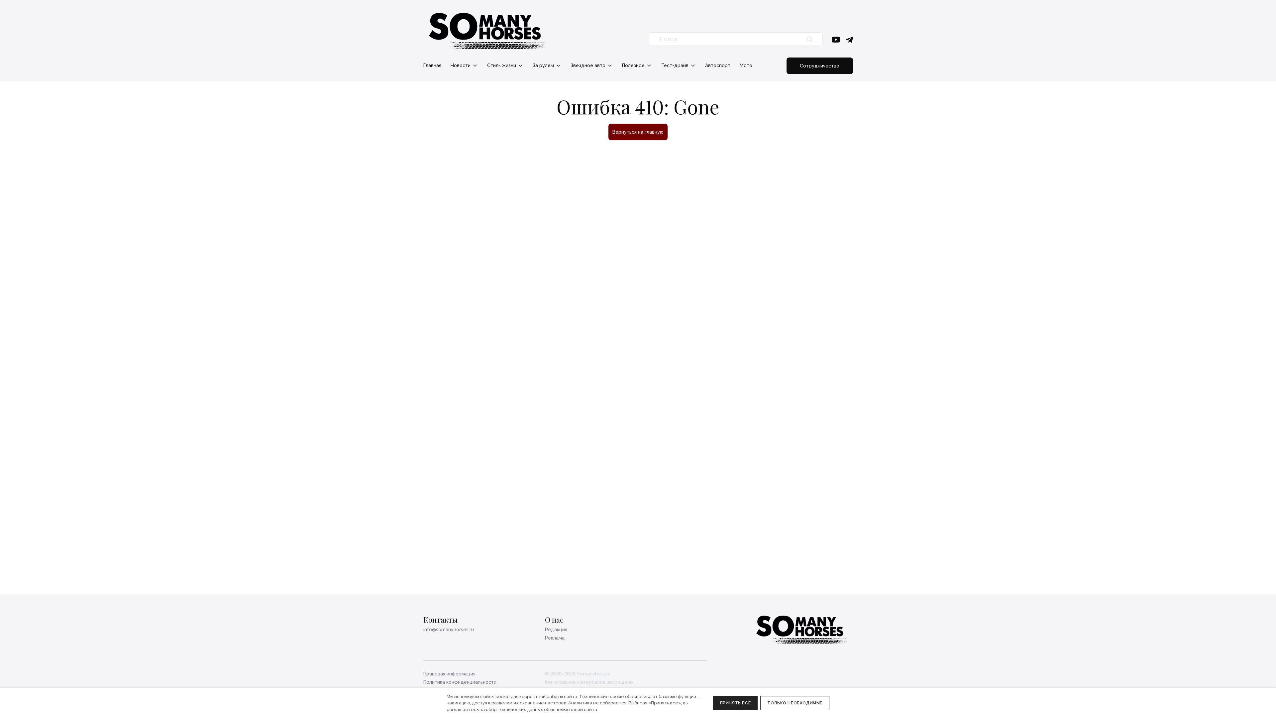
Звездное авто (589, 65)
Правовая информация (449, 673)
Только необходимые (794, 703)
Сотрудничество (819, 65)
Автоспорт (717, 65)
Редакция (556, 629)
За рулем (544, 65)
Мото (746, 65)
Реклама (555, 638)
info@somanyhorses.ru (448, 629)
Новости (461, 65)
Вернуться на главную (638, 132)
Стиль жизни (502, 65)
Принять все (735, 703)
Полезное (634, 65)
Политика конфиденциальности (459, 682)
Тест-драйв (675, 65)
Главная (432, 65)
